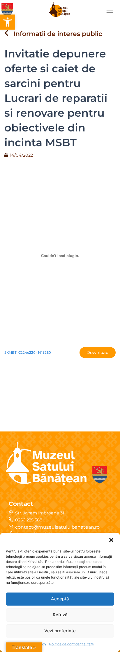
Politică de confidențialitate (71, 644)
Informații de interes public (57, 33)
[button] (7, 22)
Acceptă (60, 599)
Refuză (60, 614)
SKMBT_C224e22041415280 (27, 353)
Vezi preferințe (60, 630)
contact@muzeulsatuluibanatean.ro (57, 527)
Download (98, 352)
